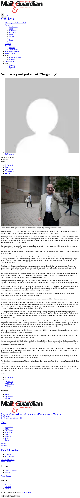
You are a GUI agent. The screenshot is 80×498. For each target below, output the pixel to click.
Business (4, 445)
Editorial (8, 454)
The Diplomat (9, 456)
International (9, 430)
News (3, 422)
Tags (2, 416)
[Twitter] (10, 19)
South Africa (9, 427)
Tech (6, 438)
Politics (3, 443)
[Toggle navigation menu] (2, 14)
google (7, 394)
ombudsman (9, 396)
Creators (6, 416)
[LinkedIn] (5, 19)
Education (8, 432)
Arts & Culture (6, 462)
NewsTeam (27, 492)
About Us (8, 489)
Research (8, 487)
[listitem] (5, 414)
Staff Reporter (9, 154)
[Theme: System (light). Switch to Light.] (4, 17)
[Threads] (7, 19)
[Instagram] (3, 19)
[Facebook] (1, 19)
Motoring (8, 436)
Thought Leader (9, 450)
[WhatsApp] (11, 19)
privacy (7, 398)
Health (7, 434)
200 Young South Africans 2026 (11, 418)
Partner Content (6, 476)
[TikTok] (8, 19)
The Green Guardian (7, 460)
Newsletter (8, 485)
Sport (7, 440)
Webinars (8, 472)
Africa (7, 429)
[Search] (8, 17)
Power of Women (11, 470)
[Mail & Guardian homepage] (40, 7)
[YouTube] (13, 19)
